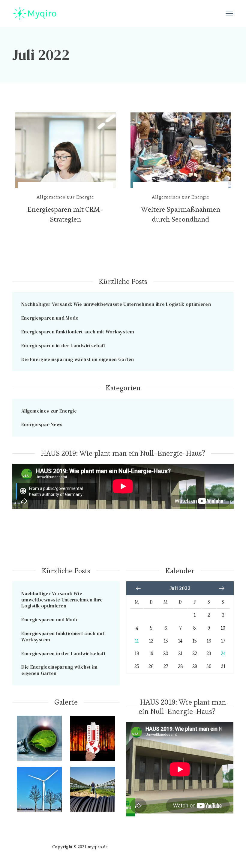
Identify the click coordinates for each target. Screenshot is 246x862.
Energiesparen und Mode (50, 318)
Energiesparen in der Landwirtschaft (63, 345)
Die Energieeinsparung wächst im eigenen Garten (77, 359)
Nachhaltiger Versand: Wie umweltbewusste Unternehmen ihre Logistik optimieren (116, 304)
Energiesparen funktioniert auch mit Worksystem (77, 331)
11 (137, 641)
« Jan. (138, 589)
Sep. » (222, 589)
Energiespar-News (42, 424)
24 (223, 654)
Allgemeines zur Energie (65, 197)
